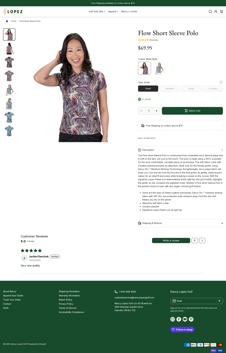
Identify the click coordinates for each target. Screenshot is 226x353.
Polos (13, 21)
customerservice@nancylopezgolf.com (134, 297)
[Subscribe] (219, 301)
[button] (221, 11)
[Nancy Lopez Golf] (13, 11)
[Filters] (194, 240)
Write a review (171, 240)
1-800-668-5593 (127, 291)
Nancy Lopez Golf (19, 344)
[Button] (221, 82)
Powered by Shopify (37, 344)
